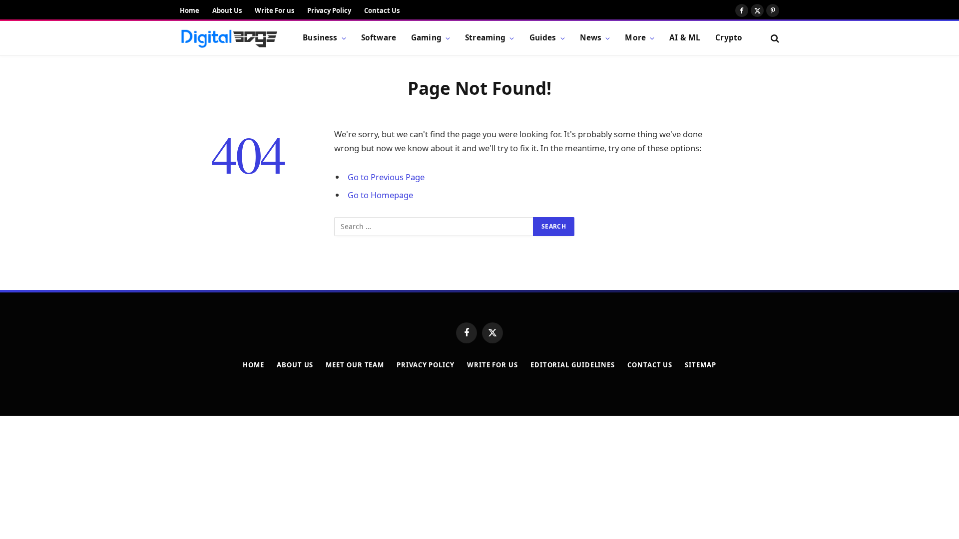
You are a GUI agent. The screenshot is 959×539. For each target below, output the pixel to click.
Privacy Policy (329, 10)
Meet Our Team (355, 364)
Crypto (728, 37)
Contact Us (382, 10)
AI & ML (684, 37)
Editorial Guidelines (572, 364)
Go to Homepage (380, 195)
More (635, 37)
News (591, 37)
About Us (227, 10)
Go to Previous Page (386, 177)
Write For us (274, 10)
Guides (542, 37)
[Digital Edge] (229, 38)
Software (378, 37)
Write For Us (492, 364)
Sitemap (700, 364)
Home (189, 10)
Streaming (485, 37)
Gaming (426, 37)
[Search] (774, 38)
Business (320, 37)
